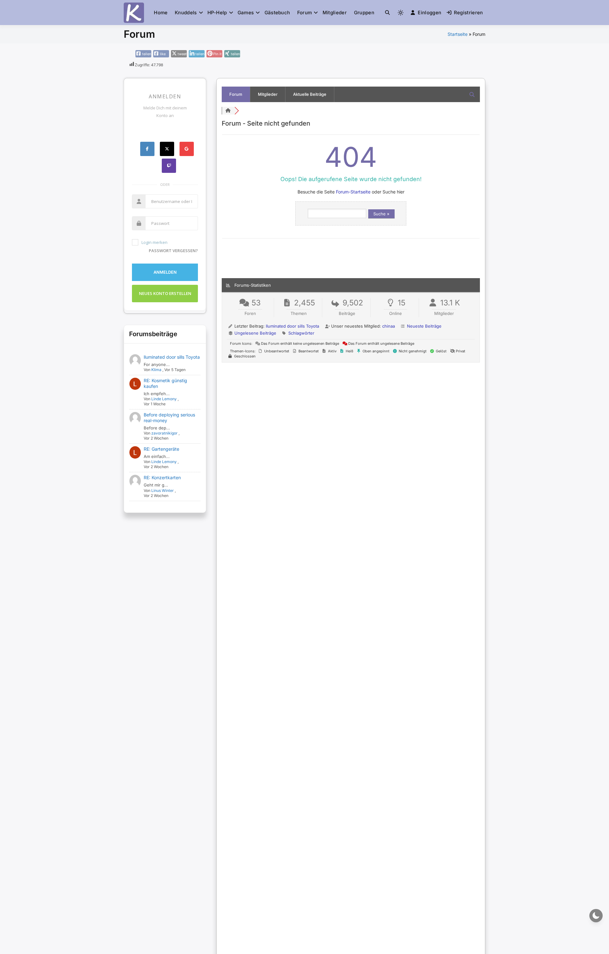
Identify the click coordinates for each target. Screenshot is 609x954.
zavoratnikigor (164, 433)
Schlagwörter (301, 333)
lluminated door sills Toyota (172, 357)
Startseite (458, 34)
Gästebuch (277, 13)
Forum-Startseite (353, 191)
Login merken (154, 242)
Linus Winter (162, 490)
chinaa (388, 326)
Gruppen (364, 13)
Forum (304, 13)
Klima (156, 369)
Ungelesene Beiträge (255, 333)
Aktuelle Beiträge (309, 94)
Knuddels (186, 13)
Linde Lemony (164, 398)
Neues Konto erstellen (165, 293)
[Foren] (228, 110)
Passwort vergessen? (173, 250)
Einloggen (429, 13)
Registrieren (468, 13)
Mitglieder (335, 13)
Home (160, 13)
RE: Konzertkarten (162, 477)
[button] (387, 12)
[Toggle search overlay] (387, 12)
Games (246, 13)
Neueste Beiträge (424, 326)
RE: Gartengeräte (161, 449)
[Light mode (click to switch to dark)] (401, 13)
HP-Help (217, 13)
